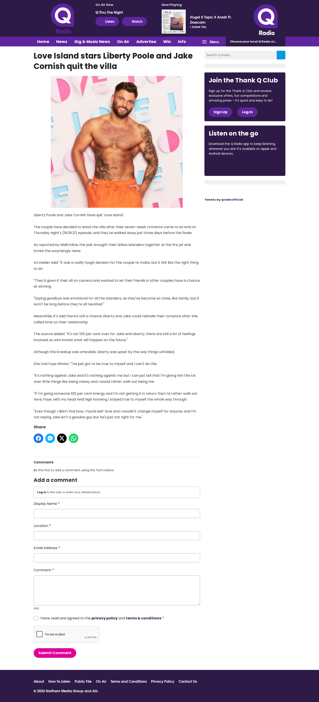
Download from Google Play (261, 165)
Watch (137, 21)
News (61, 41)
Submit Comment (54, 652)
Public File (83, 681)
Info (182, 41)
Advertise (146, 41)
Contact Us (188, 681)
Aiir (95, 690)
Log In (247, 112)
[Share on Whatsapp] (73, 438)
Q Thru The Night (109, 12)
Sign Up (220, 112)
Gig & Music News (92, 41)
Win (167, 41)
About (39, 681)
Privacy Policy (162, 681)
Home (43, 41)
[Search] (281, 55)
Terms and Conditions (129, 681)
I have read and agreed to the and (102, 618)
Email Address (47, 547)
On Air (123, 41)
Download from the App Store (226, 165)
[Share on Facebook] (38, 438)
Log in (41, 492)
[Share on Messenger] (50, 438)
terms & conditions (143, 618)
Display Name (47, 503)
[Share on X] (62, 438)
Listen (110, 21)
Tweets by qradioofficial (223, 200)
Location (42, 525)
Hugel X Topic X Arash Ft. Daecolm (211, 19)
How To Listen (59, 681)
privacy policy (105, 618)
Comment (44, 570)
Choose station (256, 41)
